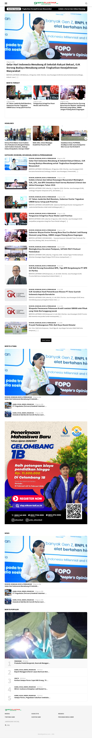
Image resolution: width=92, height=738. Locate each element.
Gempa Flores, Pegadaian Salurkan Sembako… (32, 698)
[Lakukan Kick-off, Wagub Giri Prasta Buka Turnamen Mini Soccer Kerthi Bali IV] (74, 133)
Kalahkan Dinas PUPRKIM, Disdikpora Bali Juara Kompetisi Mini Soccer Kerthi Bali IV (45, 145)
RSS (8, 725)
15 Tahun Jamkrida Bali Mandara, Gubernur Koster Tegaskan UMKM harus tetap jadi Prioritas (56, 200)
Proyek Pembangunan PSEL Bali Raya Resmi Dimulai (52, 325)
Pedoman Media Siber (66, 717)
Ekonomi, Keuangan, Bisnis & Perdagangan (42, 158)
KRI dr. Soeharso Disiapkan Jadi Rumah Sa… (31, 689)
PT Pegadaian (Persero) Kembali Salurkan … (30, 406)
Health (16, 678)
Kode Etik (35, 714)
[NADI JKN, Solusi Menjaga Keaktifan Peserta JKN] (18, 133)
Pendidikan (18, 661)
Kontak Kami (36, 717)
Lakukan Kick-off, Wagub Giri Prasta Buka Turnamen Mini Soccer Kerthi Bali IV (72, 145)
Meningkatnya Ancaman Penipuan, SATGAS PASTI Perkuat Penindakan (69, 109)
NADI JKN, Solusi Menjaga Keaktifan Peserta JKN (14, 144)
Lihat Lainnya (46, 340)
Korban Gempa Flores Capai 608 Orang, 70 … (31, 680)
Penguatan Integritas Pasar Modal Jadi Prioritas (17, 104)
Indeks (7, 714)
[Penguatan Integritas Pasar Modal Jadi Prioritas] (19, 92)
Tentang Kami (10, 717)
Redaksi (61, 714)
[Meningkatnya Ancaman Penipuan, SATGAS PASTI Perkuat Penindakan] (72, 93)
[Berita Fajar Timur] (46, 3)
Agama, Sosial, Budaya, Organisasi (23, 404)
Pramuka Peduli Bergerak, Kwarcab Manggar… (32, 663)
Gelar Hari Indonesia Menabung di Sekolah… (22, 399)
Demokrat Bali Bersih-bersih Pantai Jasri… (29, 415)
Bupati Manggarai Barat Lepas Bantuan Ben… (31, 672)
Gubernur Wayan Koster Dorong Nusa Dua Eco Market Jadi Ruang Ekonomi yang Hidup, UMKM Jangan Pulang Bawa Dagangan (45, 106)
